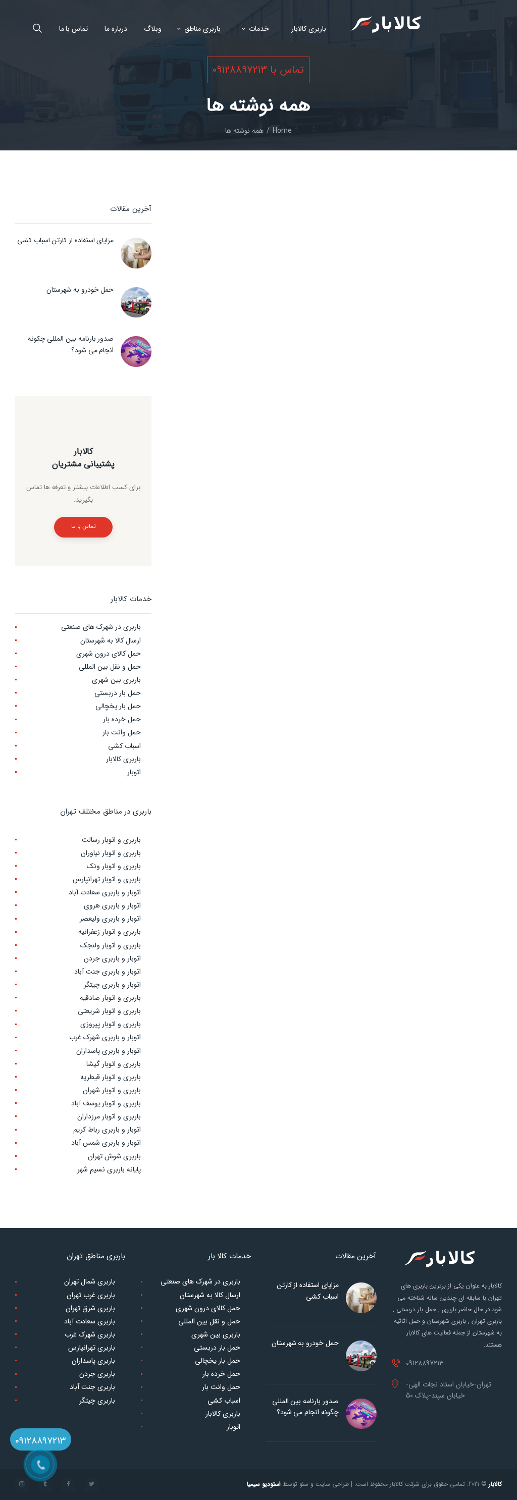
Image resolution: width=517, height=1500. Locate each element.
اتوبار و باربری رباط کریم (107, 1129)
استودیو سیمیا (264, 1484)
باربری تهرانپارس (91, 1347)
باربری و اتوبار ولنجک (110, 945)
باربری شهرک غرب (90, 1334)
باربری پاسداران (93, 1360)
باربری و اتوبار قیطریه (110, 1077)
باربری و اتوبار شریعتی (109, 1010)
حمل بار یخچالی (118, 706)
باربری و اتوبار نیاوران (111, 853)
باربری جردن (97, 1373)
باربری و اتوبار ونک (114, 866)
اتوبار (134, 772)
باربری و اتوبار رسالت (111, 839)
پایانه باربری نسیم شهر (109, 1169)
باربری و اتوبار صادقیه (110, 997)
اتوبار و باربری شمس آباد (106, 1142)
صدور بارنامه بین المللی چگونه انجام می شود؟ (71, 344)
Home (282, 131)
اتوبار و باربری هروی (112, 905)
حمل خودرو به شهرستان (80, 289)
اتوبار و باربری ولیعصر (110, 918)
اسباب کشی (124, 746)
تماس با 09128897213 (258, 70)
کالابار (495, 1484)
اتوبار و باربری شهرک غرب (105, 1037)
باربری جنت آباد (92, 1386)
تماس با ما (83, 526)
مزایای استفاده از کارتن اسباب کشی (65, 240)
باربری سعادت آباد (89, 1321)
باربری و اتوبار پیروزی (110, 1024)
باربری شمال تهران (89, 1281)
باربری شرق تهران (90, 1308)
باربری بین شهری (116, 679)
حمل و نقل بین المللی (110, 666)
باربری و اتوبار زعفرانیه (109, 931)
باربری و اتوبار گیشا (113, 1063)
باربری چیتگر (97, 1400)
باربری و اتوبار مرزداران (109, 1116)
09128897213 (40, 1441)
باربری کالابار (123, 759)
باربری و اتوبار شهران (112, 1090)
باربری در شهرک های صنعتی (101, 626)
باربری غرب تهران (91, 1295)
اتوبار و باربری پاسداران (108, 1050)
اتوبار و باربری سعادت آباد (105, 892)
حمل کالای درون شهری (108, 653)
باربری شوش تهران (114, 1156)
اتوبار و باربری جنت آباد (107, 971)
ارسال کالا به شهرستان (110, 640)
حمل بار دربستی (117, 693)
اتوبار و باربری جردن (112, 958)
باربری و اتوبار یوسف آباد (106, 1103)
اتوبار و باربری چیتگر (112, 984)
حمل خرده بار (122, 719)
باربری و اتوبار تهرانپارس (107, 879)
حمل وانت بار (121, 732)
